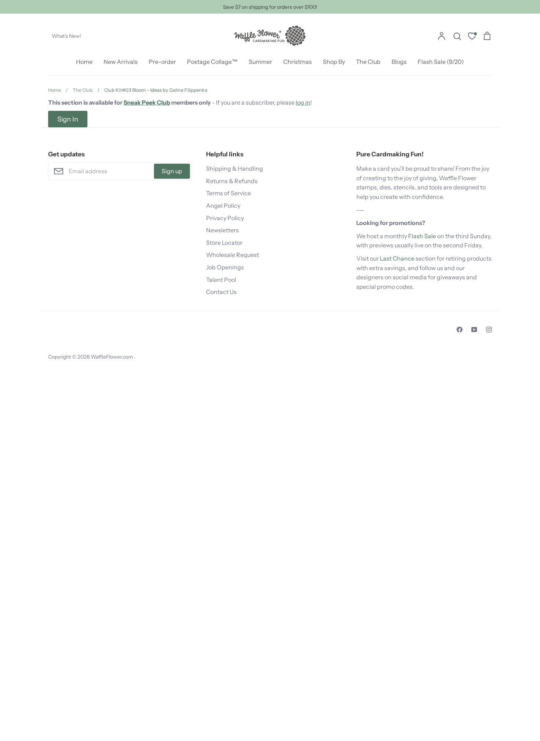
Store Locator (224, 242)
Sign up (172, 171)
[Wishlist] (472, 37)
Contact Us (221, 291)
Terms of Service (228, 193)
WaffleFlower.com (112, 357)
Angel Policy (223, 205)
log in (303, 102)
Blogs (399, 61)
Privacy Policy (225, 218)
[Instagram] (489, 329)
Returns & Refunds (232, 181)
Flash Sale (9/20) (441, 61)
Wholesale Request (232, 254)
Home (84, 61)
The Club (368, 61)
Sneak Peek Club (146, 102)
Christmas (297, 61)
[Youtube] (474, 329)
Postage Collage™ (212, 61)
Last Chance (397, 258)
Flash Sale (422, 236)
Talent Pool (221, 279)
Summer (260, 61)
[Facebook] (459, 329)
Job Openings (225, 267)
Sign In (67, 119)
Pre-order (162, 61)
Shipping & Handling (234, 168)
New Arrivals (121, 61)
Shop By (334, 61)
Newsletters (222, 230)
